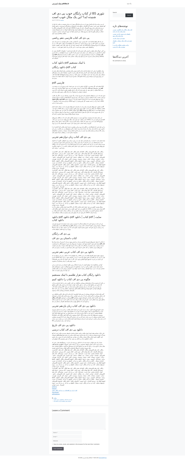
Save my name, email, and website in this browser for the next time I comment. (77, 444)
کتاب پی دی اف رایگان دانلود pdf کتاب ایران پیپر (64, 390)
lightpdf (54, 388)
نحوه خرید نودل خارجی (119, 38)
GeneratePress (103, 457)
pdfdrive (54, 387)
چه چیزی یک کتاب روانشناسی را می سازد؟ (63, 399)
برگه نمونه (129, 3)
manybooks (55, 392)
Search (115, 12)
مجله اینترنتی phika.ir (60, 4)
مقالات (55, 398)
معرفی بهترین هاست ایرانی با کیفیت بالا (62, 401)
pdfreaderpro (56, 394)
